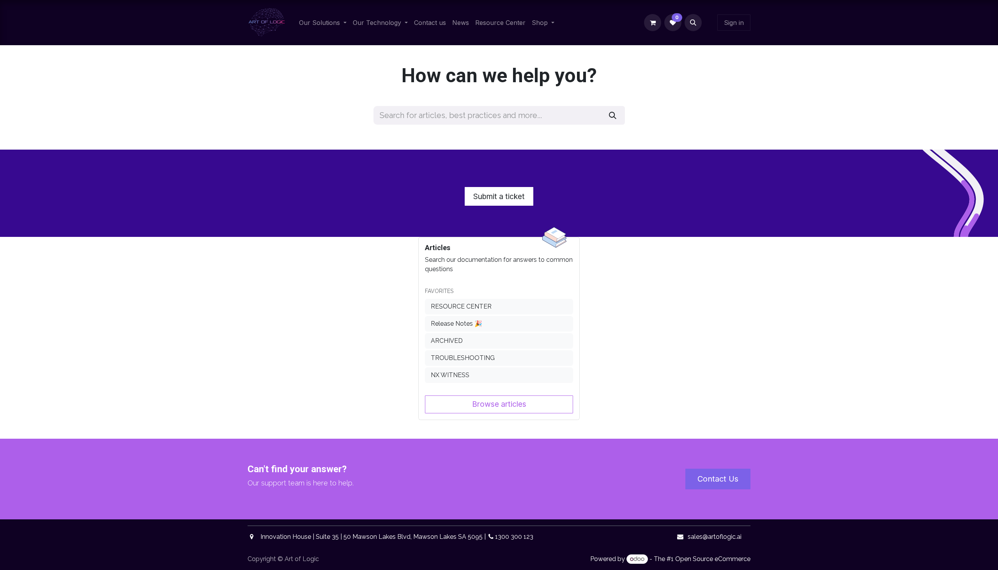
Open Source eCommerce (712, 559)
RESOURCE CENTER (461, 306)
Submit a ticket (499, 196)
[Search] (612, 115)
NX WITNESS (450, 375)
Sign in (734, 22)
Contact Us (717, 479)
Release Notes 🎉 (456, 323)
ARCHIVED (447, 340)
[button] (693, 22)
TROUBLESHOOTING (463, 358)
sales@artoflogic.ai (714, 536)
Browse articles (499, 404)
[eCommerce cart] (652, 22)
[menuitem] (323, 22)
